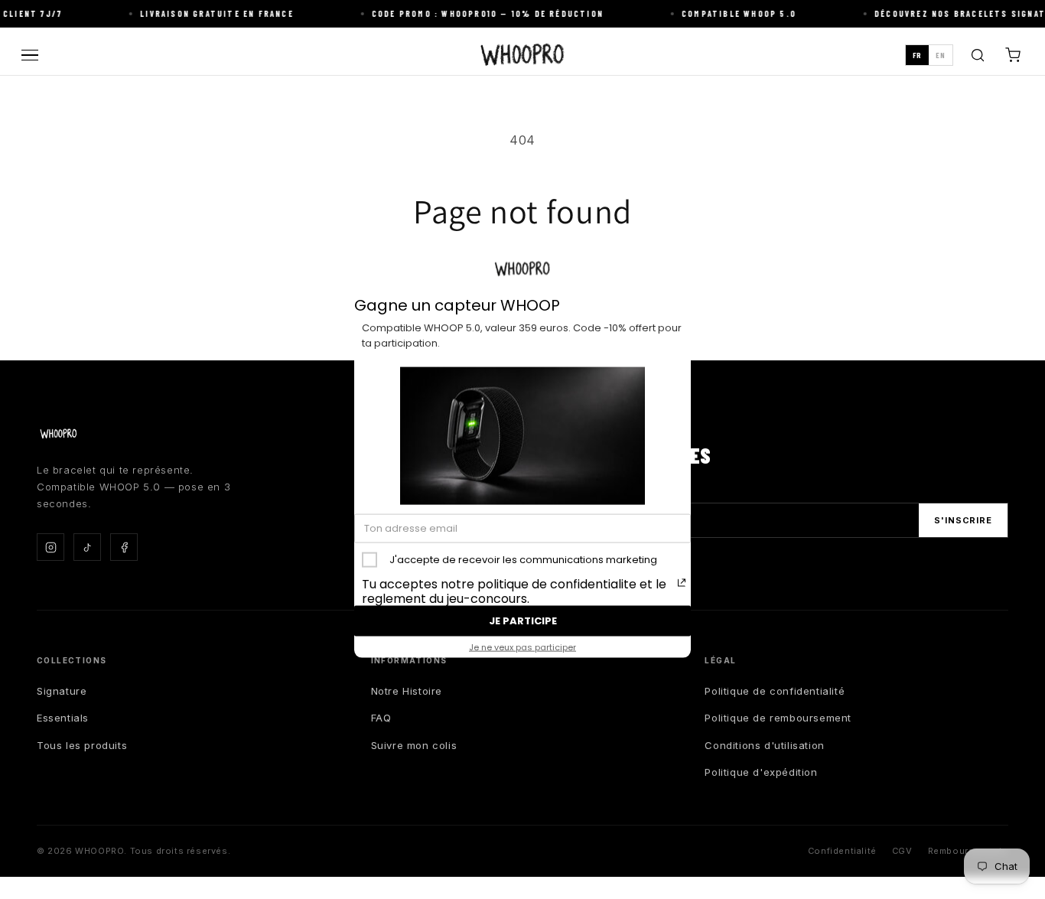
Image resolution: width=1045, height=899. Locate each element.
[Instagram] (50, 547)
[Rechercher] (977, 55)
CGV (902, 850)
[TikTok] (87, 547)
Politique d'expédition (761, 772)
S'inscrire (963, 520)
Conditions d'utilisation (764, 745)
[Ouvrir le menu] (30, 55)
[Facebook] (124, 547)
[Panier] (1013, 55)
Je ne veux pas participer (522, 646)
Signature (61, 691)
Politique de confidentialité (775, 691)
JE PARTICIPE (523, 620)
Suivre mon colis (414, 745)
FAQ (381, 718)
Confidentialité (842, 850)
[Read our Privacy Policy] (681, 583)
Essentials (63, 718)
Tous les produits (82, 745)
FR (917, 55)
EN (941, 55)
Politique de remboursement (778, 718)
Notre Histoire (406, 691)
